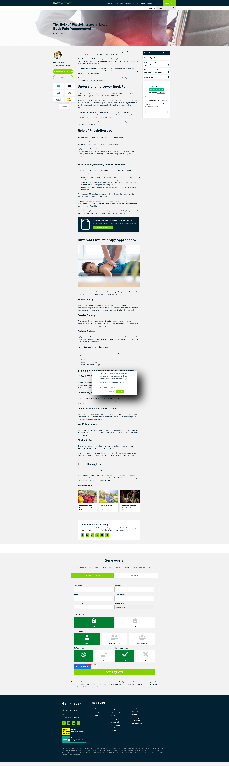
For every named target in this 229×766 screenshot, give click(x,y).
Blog (149, 3)
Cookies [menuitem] (114, 715)
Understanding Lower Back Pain (155, 53)
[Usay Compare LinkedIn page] (92, 535)
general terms (97, 687)
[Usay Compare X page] (97, 535)
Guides (135, 3)
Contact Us (157, 3)
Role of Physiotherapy (151, 58)
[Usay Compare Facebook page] (82, 535)
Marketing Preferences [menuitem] (135, 719)
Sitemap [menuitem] (134, 714)
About (143, 3)
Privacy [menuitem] (114, 719)
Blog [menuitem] (113, 709)
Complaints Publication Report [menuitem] (115, 727)
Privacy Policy (82, 687)
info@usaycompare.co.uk (73, 717)
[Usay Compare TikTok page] (107, 535)
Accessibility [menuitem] (115, 722)
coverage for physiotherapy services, (121, 475)
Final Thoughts (149, 77)
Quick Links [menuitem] (98, 702)
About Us (63, 77)
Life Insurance (125, 3)
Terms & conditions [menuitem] (134, 710)
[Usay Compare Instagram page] (87, 535)
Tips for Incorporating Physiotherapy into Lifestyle (153, 71)
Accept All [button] (120, 391)
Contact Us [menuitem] (115, 712)
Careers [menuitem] (95, 715)
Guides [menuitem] (94, 709)
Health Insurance (111, 3)
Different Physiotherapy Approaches (152, 64)
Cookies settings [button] (111, 391)
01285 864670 (149, 8)
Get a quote (169, 3)
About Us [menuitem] (95, 712)
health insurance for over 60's (100, 201)
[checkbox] (114, 622)
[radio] (94, 622)
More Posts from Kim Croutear (63, 71)
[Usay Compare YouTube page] (102, 535)
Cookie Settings (136, 724)
